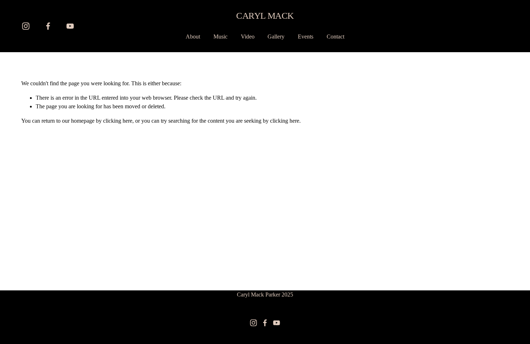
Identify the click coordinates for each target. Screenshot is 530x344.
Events (305, 36)
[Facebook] (48, 26)
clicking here (117, 121)
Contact (335, 36)
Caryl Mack (264, 16)
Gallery (276, 36)
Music (220, 36)
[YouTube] (70, 26)
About (193, 36)
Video (248, 36)
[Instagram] (25, 26)
